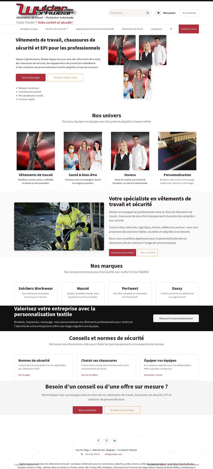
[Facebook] (98, 440)
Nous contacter (147, 252)
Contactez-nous (189, 28)
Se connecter (189, 12)
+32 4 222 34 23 (92, 454)
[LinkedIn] (114, 440)
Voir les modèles (89, 374)
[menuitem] (29, 29)
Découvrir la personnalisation (176, 318)
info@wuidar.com (113, 454)
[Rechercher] (148, 13)
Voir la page (24, 374)
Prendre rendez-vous (65, 77)
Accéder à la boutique (122, 410)
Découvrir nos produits (122, 252)
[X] (106, 440)
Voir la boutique (31, 77)
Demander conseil (153, 374)
